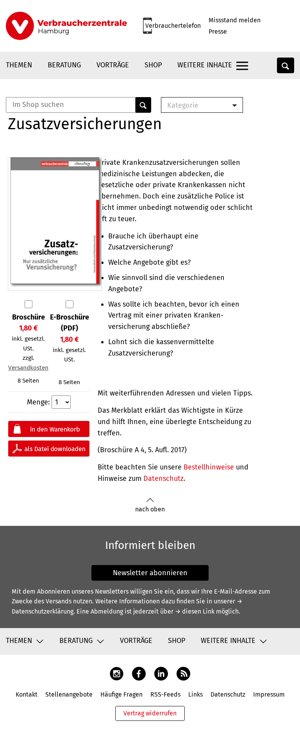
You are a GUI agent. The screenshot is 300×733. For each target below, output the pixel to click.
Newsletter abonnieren (150, 573)
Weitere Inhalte (204, 65)
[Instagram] (116, 673)
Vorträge (112, 65)
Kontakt (27, 694)
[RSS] (183, 673)
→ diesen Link (194, 611)
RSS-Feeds (165, 694)
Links (195, 694)
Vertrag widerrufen (150, 713)
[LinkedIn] (161, 673)
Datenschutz (163, 478)
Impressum (269, 694)
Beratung (64, 65)
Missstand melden (235, 20)
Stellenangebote (69, 694)
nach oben (150, 509)
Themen (19, 65)
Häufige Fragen (121, 694)
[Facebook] (139, 673)
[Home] (66, 26)
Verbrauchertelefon (173, 25)
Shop (153, 65)
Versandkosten (28, 367)
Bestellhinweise (209, 467)
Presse (218, 31)
